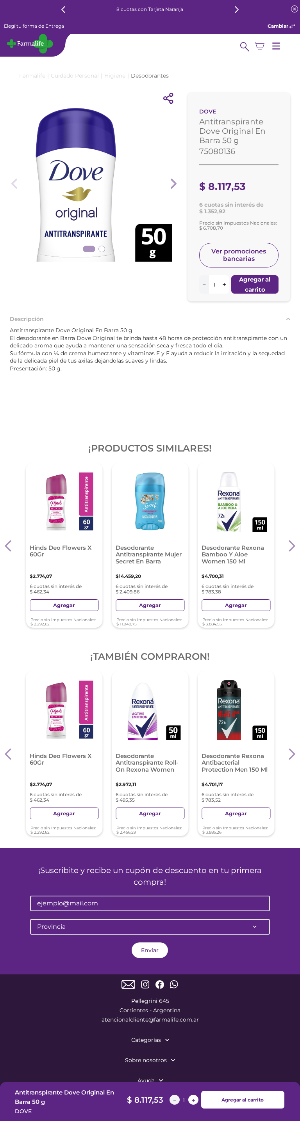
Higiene (114, 75)
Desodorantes (150, 75)
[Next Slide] (236, 9)
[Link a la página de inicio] (32, 76)
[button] (8, 546)
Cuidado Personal (75, 75)
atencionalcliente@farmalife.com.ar (150, 1019)
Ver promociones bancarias (238, 255)
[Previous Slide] (63, 9)
